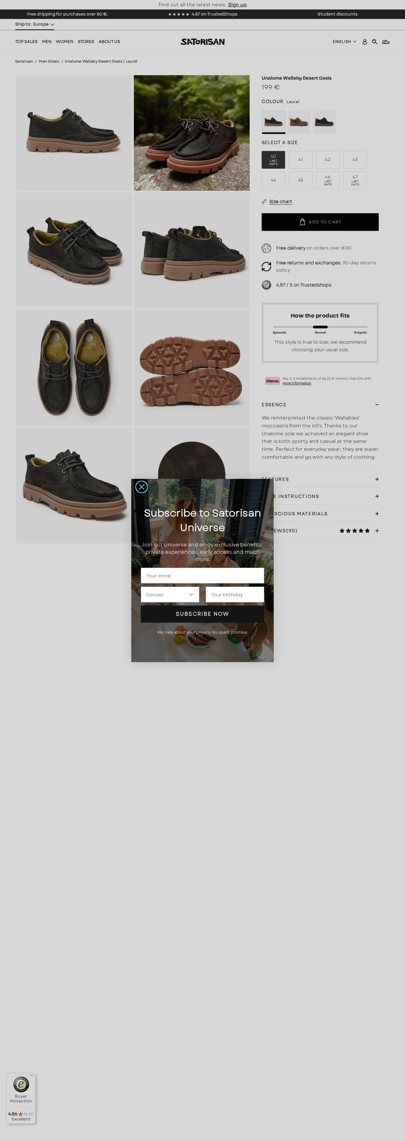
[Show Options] (191, 594)
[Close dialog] (141, 486)
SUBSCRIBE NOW (202, 614)
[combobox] (167, 594)
